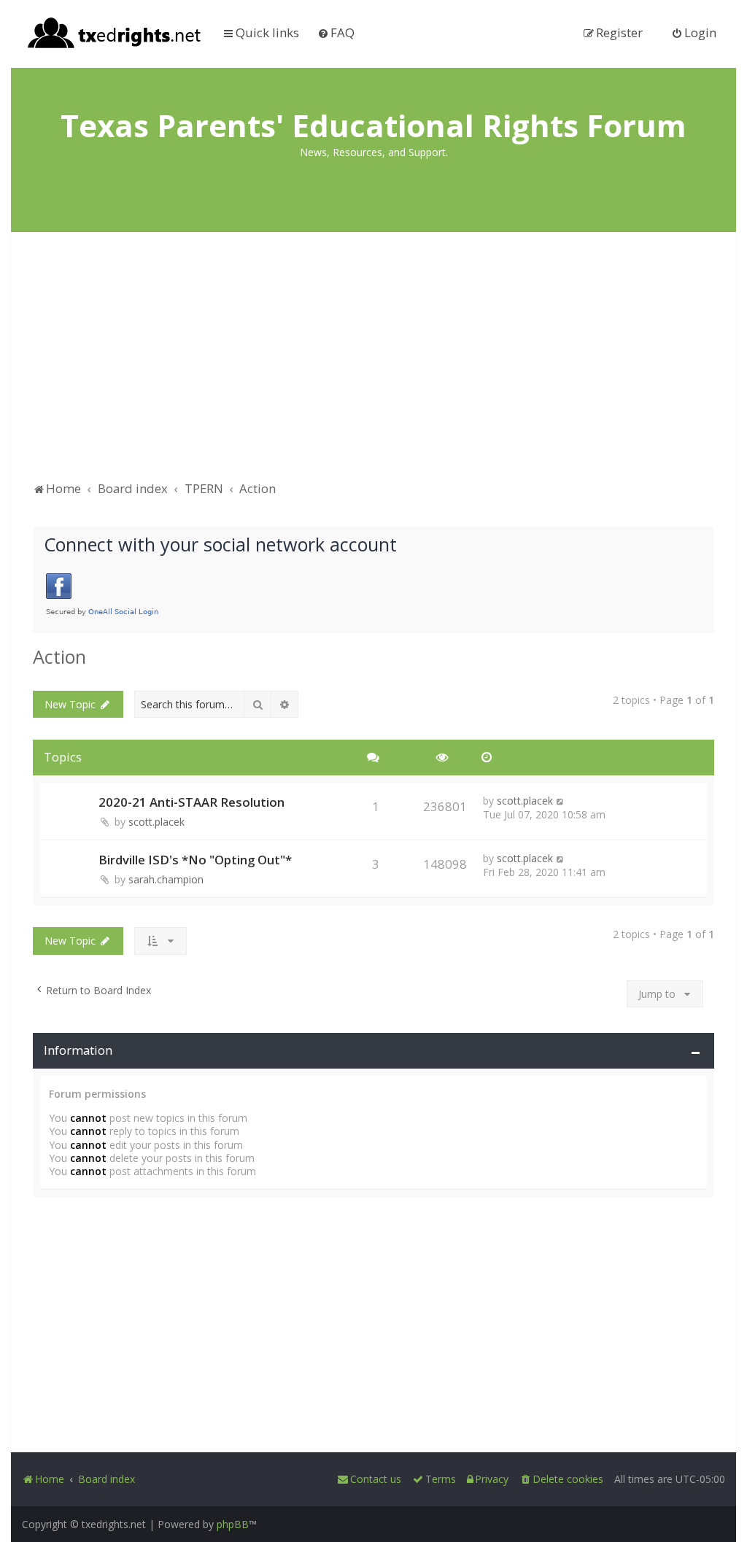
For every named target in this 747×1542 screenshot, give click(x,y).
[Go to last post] (560, 800)
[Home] (115, 34)
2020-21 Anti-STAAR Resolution (191, 802)
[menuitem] (336, 32)
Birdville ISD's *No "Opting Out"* (195, 859)
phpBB (233, 1524)
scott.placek (156, 822)
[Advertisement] (373, 363)
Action (59, 656)
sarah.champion (166, 879)
